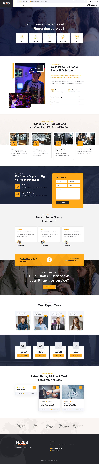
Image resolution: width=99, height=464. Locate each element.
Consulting (50, 401)
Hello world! (21, 389)
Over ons (79, 1)
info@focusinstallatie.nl (25, 1)
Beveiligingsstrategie (85, 149)
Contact (83, 1)
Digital (72, 401)
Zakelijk (72, 1)
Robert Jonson (22, 313)
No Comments (55, 409)
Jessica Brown (39, 313)
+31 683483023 (55, 450)
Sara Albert (73, 313)
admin (20, 387)
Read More (19, 393)
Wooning (75, 1)
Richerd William (57, 313)
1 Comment (32, 393)
